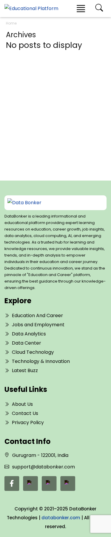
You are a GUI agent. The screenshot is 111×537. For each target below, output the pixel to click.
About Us (22, 404)
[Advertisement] (55, 106)
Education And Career (37, 315)
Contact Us (25, 413)
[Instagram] (67, 483)
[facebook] (11, 483)
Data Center (26, 343)
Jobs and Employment (38, 324)
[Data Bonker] (50, 202)
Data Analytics (29, 333)
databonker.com (60, 518)
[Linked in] (30, 483)
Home (11, 23)
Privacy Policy (28, 422)
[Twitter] (49, 483)
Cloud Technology (33, 352)
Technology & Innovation (41, 361)
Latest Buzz (25, 370)
